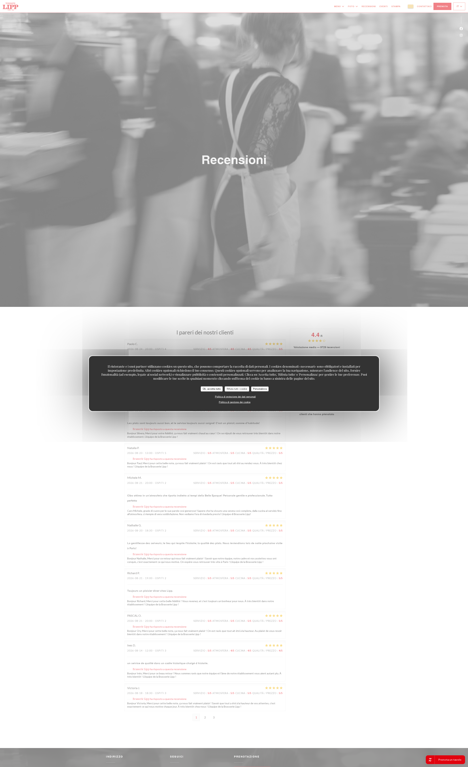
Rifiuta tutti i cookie (237, 389)
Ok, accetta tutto (212, 389)
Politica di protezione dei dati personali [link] (235, 396)
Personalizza (260, 389)
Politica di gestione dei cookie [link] (234, 402)
